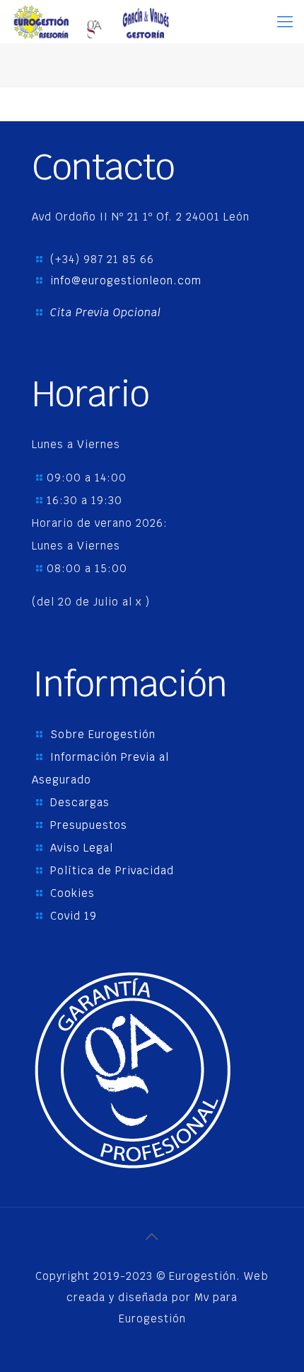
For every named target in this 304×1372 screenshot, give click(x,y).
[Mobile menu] (285, 21)
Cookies (72, 893)
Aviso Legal (81, 847)
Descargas (80, 802)
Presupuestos (88, 825)
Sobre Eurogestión (103, 734)
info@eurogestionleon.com (125, 280)
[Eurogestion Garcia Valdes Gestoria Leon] (91, 21)
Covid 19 (73, 915)
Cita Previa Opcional (105, 312)
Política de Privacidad (112, 870)
